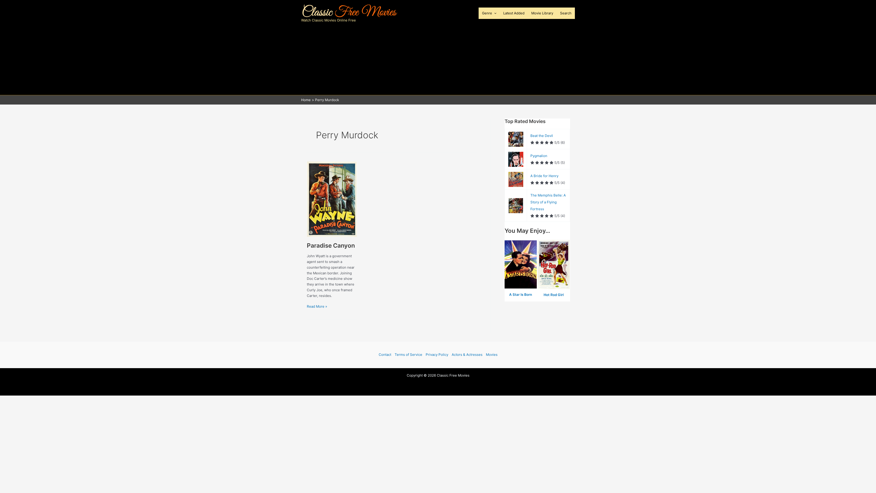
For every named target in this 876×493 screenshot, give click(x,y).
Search (565, 13)
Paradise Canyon (331, 245)
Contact (385, 354)
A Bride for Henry (544, 176)
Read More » (317, 306)
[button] (494, 13)
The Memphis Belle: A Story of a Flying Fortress (548, 202)
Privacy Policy (437, 354)
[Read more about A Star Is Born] (521, 264)
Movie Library (542, 13)
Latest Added (513, 13)
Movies (492, 354)
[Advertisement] (438, 61)
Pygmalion (538, 156)
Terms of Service (408, 354)
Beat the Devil (541, 136)
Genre (487, 13)
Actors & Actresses (467, 354)
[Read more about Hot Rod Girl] (554, 264)
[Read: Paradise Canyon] (332, 199)
